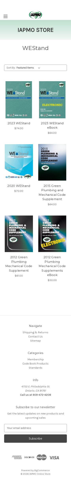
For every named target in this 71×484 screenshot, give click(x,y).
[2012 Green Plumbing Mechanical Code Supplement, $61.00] (19, 233)
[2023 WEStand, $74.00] (19, 99)
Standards (35, 367)
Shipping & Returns (35, 332)
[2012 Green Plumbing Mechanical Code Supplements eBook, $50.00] (52, 233)
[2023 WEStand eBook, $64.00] (52, 99)
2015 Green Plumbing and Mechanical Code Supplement (52, 192)
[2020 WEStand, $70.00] (19, 162)
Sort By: (11, 67)
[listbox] (29, 68)
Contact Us (35, 336)
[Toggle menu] (5, 16)
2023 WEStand (18, 123)
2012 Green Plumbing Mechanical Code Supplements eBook (52, 266)
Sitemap (35, 340)
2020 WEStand (18, 186)
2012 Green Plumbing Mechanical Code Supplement (18, 263)
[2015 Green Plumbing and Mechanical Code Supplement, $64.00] (52, 162)
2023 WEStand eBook (52, 125)
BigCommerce (42, 470)
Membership (35, 359)
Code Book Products (35, 363)
